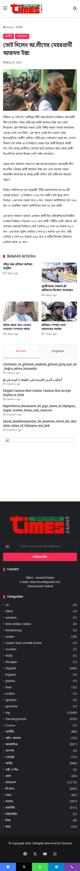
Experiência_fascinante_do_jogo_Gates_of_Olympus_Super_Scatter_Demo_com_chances (39, 408)
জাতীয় (19, 27)
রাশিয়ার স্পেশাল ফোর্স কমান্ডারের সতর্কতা (54, 327)
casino (10, 637)
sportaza (12, 706)
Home (10, 27)
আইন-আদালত (13, 738)
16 (7, 605)
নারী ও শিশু (12, 770)
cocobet (11, 649)
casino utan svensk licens (23, 643)
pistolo (10, 681)
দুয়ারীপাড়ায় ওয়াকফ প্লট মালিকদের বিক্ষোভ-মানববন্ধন (57, 288)
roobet (10, 694)
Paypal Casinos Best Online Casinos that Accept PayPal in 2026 (37, 393)
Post (8, 687)
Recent (21, 351)
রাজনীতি (10, 808)
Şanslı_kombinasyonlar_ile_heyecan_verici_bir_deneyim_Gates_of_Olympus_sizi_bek (40, 423)
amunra (11, 618)
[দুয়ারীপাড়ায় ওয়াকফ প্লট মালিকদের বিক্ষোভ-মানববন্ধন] (59, 272)
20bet (9, 611)
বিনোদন (10, 789)
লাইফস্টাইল (11, 814)
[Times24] (26, 8)
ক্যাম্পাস (10, 751)
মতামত (9, 801)
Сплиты (10, 725)
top (8, 713)
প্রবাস (8, 776)
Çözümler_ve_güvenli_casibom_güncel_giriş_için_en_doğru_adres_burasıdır (40, 366)
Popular (58, 351)
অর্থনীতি (10, 732)
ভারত (8, 795)
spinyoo (11, 700)
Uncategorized (16, 719)
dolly (9, 656)
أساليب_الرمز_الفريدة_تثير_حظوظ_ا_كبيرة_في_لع (32, 380)
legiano (11, 675)
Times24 (66, 843)
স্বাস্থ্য (8, 827)
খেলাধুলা (10, 757)
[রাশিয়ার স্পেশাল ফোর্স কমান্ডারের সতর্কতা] (59, 311)
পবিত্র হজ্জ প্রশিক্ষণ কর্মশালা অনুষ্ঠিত (17, 266)
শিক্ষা (8, 820)
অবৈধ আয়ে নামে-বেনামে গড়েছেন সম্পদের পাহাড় (17, 327)
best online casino (18, 624)
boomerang (14, 630)
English (11, 668)
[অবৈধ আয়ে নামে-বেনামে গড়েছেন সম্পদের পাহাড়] (20, 311)
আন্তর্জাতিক (11, 744)
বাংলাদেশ (22, 36)
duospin (11, 662)
